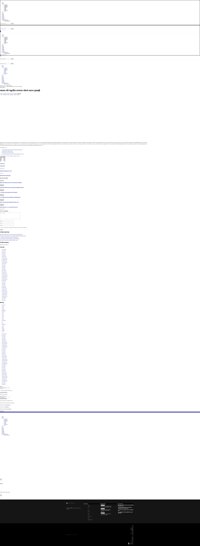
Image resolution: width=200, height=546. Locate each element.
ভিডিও (3, 16)
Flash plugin (8, 492)
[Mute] (0, 488)
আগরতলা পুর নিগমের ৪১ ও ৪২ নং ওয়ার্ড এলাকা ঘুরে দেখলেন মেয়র (8, 207)
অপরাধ (3, 307)
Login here (12, 402)
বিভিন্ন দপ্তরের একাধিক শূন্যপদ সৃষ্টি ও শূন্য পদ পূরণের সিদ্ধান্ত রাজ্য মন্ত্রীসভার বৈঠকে (11, 234)
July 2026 (3, 250)
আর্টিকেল (3, 17)
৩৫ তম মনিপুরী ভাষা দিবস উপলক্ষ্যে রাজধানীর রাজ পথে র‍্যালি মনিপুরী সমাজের (10, 197)
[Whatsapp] (3, 30)
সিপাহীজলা (5, 5)
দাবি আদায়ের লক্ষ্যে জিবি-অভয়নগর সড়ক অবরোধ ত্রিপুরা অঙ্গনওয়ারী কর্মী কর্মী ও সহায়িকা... (12, 187)
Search (12, 23)
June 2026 (3, 252)
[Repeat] (1, 481)
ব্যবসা (88, 513)
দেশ (2, 12)
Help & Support (90, 519)
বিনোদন (3, 14)
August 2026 (4, 249)
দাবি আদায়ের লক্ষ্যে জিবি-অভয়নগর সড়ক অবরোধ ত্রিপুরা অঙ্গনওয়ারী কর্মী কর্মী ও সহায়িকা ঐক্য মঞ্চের (13, 235)
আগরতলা (89, 506)
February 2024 (4, 288)
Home (1, 86)
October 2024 (4, 277)
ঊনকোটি (5, 7)
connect (3, 51)
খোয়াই (5, 8)
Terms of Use (90, 516)
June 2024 (3, 283)
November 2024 (4, 276)
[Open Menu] (0, 31)
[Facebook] (0, 30)
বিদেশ (3, 13)
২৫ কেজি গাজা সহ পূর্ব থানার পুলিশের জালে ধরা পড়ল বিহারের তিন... (9, 192)
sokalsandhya (5, 93)
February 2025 (4, 356)
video (3, 306)
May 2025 (3, 267)
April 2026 (4, 255)
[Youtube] (2, 62)
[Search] (0, 22)
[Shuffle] (0, 481)
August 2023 (4, 297)
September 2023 (4, 380)
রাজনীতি (3, 328)
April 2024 (4, 370)
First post (4, 86)
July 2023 (3, 298)
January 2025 (4, 273)
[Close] (0, 24)
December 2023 (4, 291)
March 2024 (4, 287)
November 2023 (4, 293)
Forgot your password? (4, 394)
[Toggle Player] (0, 480)
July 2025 (3, 349)
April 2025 (4, 269)
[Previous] (0, 477)
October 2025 (4, 260)
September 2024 (4, 363)
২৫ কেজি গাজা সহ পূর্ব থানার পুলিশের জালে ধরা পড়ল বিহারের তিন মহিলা (9, 237)
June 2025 (3, 266)
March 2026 (4, 256)
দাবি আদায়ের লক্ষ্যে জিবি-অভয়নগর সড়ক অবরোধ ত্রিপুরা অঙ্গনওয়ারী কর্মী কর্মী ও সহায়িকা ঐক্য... (106, 510)
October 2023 (4, 294)
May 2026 (3, 253)
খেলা (2, 44)
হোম (2, 2)
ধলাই (5, 11)
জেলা (2, 36)
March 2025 (4, 270)
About (3, 18)
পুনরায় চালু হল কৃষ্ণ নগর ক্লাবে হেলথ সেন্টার (7, 152)
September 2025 (4, 262)
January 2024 (4, 290)
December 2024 (4, 274)
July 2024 (3, 281)
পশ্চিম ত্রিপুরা (6, 4)
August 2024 (4, 280)
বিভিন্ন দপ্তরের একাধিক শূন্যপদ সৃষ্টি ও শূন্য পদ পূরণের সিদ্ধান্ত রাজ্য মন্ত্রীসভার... (11, 182)
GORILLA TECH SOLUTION (72, 534)
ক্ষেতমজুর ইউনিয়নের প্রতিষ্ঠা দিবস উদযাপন (7, 151)
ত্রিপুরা (3, 3)
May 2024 (3, 284)
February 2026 (4, 342)
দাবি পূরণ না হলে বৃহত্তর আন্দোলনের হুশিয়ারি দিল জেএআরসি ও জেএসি (9, 202)
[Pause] (1, 477)
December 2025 (4, 259)
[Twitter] (1, 30)
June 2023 (3, 300)
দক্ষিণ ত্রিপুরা (6, 10)
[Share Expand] (19, 94)
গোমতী (5, 9)
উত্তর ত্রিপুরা (6, 6)
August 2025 (4, 263)
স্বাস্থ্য (3, 15)
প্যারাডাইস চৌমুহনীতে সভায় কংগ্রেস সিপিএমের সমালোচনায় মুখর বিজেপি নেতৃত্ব (12, 149)
